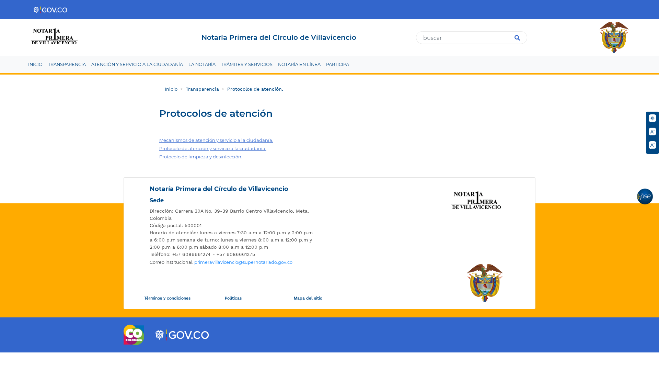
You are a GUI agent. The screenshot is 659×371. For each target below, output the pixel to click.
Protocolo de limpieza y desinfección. (200, 156)
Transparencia (202, 89)
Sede (157, 200)
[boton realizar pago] (645, 196)
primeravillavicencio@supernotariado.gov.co (243, 262)
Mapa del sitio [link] (308, 298)
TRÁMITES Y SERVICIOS (247, 64)
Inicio (171, 89)
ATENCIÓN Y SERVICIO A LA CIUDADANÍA (137, 64)
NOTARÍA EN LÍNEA (299, 64)
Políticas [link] (233, 298)
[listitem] (232, 214)
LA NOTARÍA (202, 64)
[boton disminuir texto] (652, 145)
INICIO (35, 64)
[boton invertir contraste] (652, 118)
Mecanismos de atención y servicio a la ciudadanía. (216, 140)
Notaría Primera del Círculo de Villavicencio (219, 189)
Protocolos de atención (216, 113)
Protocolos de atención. (255, 89)
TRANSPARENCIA (67, 64)
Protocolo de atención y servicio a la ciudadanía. (212, 148)
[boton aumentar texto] (652, 131)
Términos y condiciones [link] (167, 298)
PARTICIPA (337, 64)
